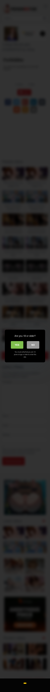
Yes (17, 344)
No (33, 344)
